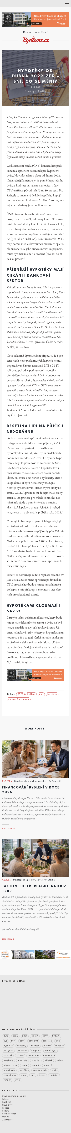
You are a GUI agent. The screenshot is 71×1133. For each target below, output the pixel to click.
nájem (60, 1060)
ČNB (41, 693)
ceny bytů (33, 1040)
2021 (24, 1035)
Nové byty (31, 91)
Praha (24, 1065)
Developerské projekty (25, 781)
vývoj (17, 1079)
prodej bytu (9, 1069)
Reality (42, 91)
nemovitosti (49, 1055)
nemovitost (33, 1055)
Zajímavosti (54, 781)
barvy (45, 1035)
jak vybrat (8, 1050)
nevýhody (8, 1060)
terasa (24, 1074)
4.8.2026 (6, 879)
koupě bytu (50, 1050)
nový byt (36, 1060)
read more (7, 828)
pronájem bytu (40, 1069)
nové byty (22, 1060)
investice (59, 1045)
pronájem (24, 1069)
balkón (35, 1035)
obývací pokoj (10, 1065)
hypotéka (8, 1045)
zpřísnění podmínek (18, 698)
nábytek (48, 1060)
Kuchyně (6, 1101)
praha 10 (48, 1065)
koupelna (35, 1050)
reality (55, 1069)
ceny (22, 1040)
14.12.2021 (35, 87)
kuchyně (8, 1055)
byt (5, 1040)
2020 (15, 1035)
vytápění (54, 1074)
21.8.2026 (7, 781)
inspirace (35, 1045)
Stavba (51, 879)
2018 (6, 1035)
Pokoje (5, 1107)
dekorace (47, 1040)
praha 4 (35, 1065)
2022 (20, 693)
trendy (42, 1074)
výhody (7, 1079)
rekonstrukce (10, 1074)
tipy (33, 1074)
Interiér (6, 1098)
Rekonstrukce (9, 1113)
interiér (47, 1045)
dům (58, 1040)
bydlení (31, 693)
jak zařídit (22, 1050)
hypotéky (52, 693)
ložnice (20, 1055)
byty (13, 1040)
